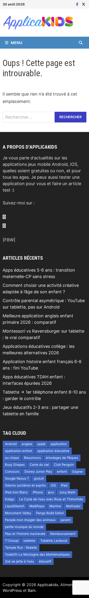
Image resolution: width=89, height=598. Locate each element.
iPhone (38, 492)
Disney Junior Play (38, 471)
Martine (55, 506)
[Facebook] (78, 3)
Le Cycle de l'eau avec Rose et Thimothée (51, 499)
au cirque (12, 458)
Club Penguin (64, 464)
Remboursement (62, 534)
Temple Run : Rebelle (21, 547)
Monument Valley (18, 513)
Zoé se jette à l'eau (19, 561)
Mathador (73, 506)
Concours (12, 471)
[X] (83, 3)
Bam (32, 590)
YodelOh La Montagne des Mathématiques (37, 554)
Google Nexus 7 (17, 478)
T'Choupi (12, 540)
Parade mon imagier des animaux (30, 520)
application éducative (53, 451)
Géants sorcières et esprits (25, 485)
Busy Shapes (15, 464)
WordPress (12, 590)
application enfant (18, 451)
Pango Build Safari (50, 513)
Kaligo (9, 499)
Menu (16, 42)
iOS (53, 485)
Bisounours (32, 458)
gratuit (39, 478)
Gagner (77, 471)
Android (11, 444)
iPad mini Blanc (16, 492)
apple (41, 444)
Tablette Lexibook (53, 540)
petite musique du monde (24, 527)
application (59, 444)
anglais (27, 444)
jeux (51, 492)
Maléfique (36, 506)
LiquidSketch (14, 506)
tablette (29, 540)
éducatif (45, 561)
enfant (62, 471)
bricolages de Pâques (62, 458)
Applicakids (47, 584)
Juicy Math (67, 492)
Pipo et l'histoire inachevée (25, 534)
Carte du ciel (39, 464)
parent (65, 520)
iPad (64, 485)
